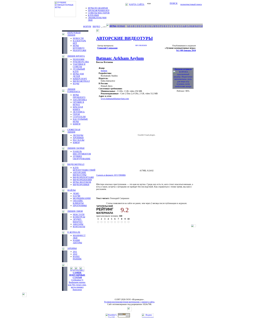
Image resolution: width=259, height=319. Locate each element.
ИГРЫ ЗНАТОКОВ (82, 182)
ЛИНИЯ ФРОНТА (76, 56)
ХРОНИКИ (78, 138)
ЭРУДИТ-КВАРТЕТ (78, 220)
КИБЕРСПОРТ (80, 79)
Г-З (188, 26)
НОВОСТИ (78, 38)
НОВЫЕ (121, 26)
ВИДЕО (96, 26)
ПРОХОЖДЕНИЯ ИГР (98, 10)
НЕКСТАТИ (78, 214)
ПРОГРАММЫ (80, 205)
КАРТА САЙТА (136, 4)
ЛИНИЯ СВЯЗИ (75, 211)
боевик (104, 70)
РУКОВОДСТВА (81, 62)
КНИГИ (76, 124)
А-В (184, 26)
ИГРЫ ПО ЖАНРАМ (98, 8)
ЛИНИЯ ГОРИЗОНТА (73, 90)
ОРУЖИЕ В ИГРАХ (78, 103)
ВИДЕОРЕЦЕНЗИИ (82, 180)
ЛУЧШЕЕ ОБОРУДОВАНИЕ (81, 157)
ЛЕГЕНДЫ (78, 135)
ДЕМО (76, 193)
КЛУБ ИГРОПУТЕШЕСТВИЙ (84, 168)
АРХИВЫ (72, 248)
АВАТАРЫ (78, 224)
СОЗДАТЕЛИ (79, 117)
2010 (75, 254)
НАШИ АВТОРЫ (77, 241)
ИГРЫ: (113, 26)
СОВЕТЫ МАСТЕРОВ (99, 13)
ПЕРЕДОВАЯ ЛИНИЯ (74, 34)
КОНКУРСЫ (79, 217)
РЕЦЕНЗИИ (78, 59)
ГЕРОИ (76, 114)
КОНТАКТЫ (79, 226)
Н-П (197, 26)
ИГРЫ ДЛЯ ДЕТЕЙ (78, 75)
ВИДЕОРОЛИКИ (81, 184)
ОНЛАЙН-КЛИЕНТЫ (78, 202)
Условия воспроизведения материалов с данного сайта (129, 302)
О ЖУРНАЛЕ (73, 232)
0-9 (128, 26)
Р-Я (201, 26)
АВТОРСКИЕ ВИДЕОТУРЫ (79, 173)
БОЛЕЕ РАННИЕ (77, 257)
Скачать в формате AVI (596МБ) (111, 175)
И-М (192, 26)
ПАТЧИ (76, 196)
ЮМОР (76, 142)
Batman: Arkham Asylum (120, 58)
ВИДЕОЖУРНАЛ (81, 81)
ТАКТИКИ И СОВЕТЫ (79, 65)
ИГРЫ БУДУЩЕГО (78, 46)
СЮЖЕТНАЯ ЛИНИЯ (73, 130)
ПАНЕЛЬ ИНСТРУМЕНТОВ (82, 152)
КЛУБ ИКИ (93, 15)
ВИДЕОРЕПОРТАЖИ (83, 177)
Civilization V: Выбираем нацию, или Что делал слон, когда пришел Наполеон (77, 285)
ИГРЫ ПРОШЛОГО (79, 96)
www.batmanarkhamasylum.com (115, 98)
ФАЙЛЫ (71, 190)
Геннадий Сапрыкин (107, 48)
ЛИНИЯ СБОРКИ (75, 148)
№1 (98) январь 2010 (186, 50)
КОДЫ (76, 83)
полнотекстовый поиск (191, 4)
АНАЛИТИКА (80, 100)
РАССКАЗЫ (78, 140)
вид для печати (141, 45)
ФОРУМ (87, 26)
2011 (75, 251)
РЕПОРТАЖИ (79, 50)
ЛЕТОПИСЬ (79, 112)
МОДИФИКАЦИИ (82, 198)
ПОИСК (174, 3)
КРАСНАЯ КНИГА (78, 108)
